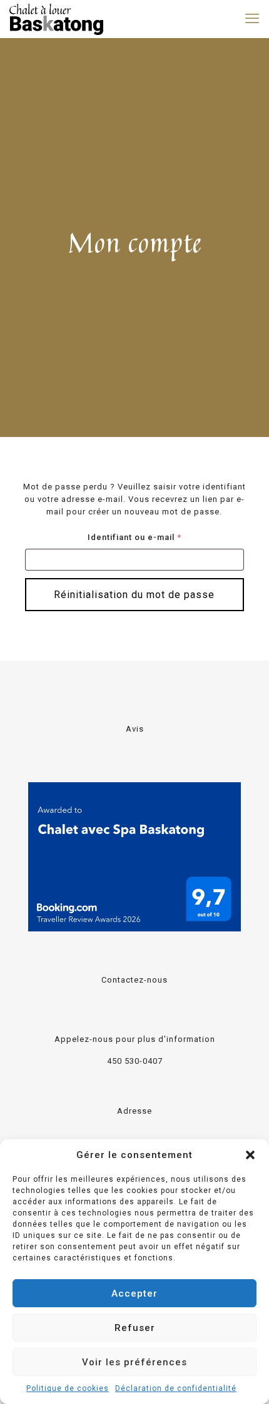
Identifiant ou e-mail (158, 537)
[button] (250, 1155)
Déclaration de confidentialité (175, 1388)
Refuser (134, 1327)
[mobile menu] (252, 18)
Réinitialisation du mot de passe (134, 595)
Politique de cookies (67, 1388)
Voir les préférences (134, 1362)
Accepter (134, 1293)
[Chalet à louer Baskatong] (56, 18)
